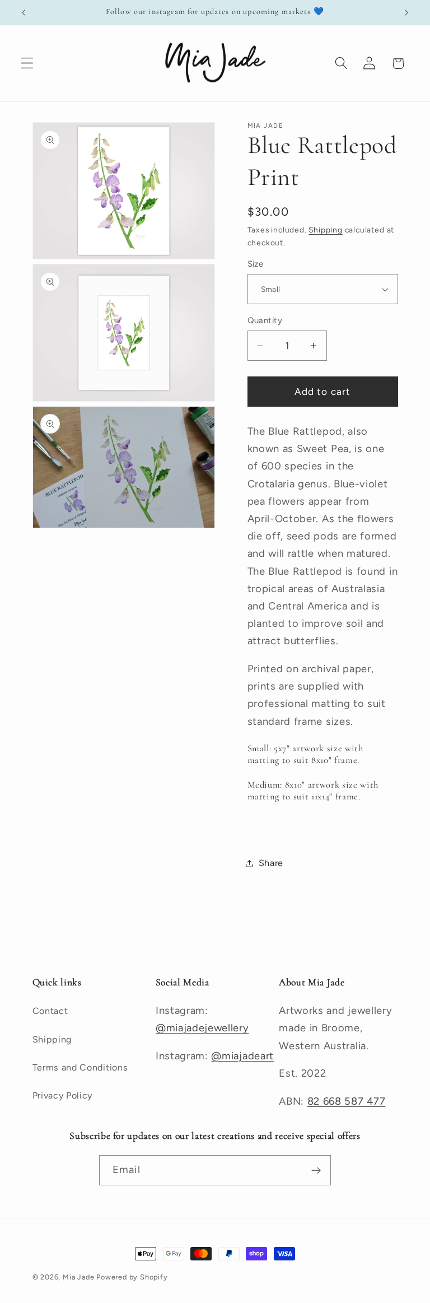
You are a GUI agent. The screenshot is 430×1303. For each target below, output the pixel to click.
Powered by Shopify (132, 1277)
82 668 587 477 (346, 1101)
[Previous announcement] (23, 12)
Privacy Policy (62, 1095)
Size (255, 264)
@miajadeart (242, 1056)
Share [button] (271, 863)
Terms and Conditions (80, 1067)
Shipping (325, 229)
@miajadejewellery (202, 1028)
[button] (27, 63)
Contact (50, 1011)
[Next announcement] (406, 12)
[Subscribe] (316, 1170)
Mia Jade (78, 1277)
